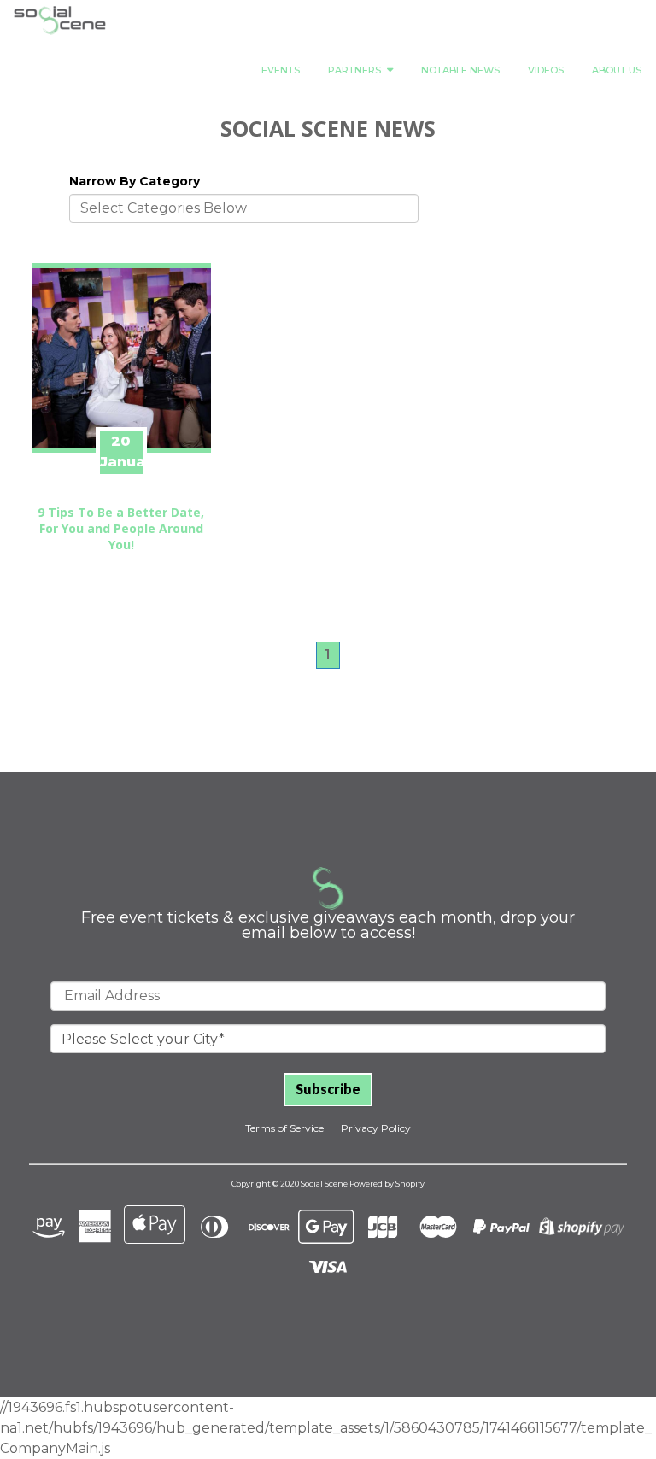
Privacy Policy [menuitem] (376, 1128)
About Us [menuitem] (616, 70)
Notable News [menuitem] (460, 70)
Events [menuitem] (280, 70)
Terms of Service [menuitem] (284, 1128)
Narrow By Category (134, 181)
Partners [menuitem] (354, 70)
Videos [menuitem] (546, 70)
